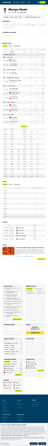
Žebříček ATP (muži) (35, 402)
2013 (5, 158)
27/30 (11, 136)
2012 (5, 161)
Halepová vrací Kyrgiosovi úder (13, 310)
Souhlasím (42, 443)
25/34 (11, 154)
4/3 (37, 158)
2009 (5, 168)
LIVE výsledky (16, 2)
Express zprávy (19, 407)
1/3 (37, 144)
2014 (5, 156)
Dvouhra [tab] (5, 46)
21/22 (24, 158)
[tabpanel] (24, 113)
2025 (5, 129)
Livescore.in (8, 385)
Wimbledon (4, 420)
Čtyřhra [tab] (10, 46)
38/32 (11, 131)
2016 (5, 151)
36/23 (11, 168)
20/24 (24, 149)
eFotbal (17, 387)
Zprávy (17, 382)
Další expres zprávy (17, 319)
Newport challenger (11, 102)
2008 (5, 171)
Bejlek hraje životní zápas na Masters (12, 316)
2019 (5, 144)
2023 (5, 134)
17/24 (24, 154)
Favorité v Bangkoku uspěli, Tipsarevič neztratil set (30, 247)
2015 (5, 154)
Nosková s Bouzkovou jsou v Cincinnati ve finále (12, 292)
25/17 (24, 168)
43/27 (11, 166)
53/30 (11, 161)
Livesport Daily (19, 418)
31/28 (12, 134)
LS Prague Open (20, 420)
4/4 (37, 154)
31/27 (24, 134)
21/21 (24, 52)
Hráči (3, 400)
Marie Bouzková (5, 411)
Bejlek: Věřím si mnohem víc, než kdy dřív (13, 289)
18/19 (24, 136)
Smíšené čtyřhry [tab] (17, 46)
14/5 (31, 161)
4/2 (31, 52)
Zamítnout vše (34, 443)
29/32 (11, 144)
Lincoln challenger (11, 85)
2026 (5, 52)
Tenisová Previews (20, 404)
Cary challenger (10, 114)
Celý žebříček (18, 374)
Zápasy (23, 2)
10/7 (18, 163)
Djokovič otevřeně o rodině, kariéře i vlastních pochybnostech (14, 307)
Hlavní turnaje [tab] (29, 288)
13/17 (24, 139)
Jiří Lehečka (4, 404)
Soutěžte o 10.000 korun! (35, 328)
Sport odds (18, 385)
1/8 (31, 141)
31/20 (24, 146)
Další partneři (18, 390)
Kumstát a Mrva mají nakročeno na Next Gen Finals (13, 313)
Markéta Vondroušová (6, 407)
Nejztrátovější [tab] (14, 361)
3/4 (37, 149)
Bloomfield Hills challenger (13, 77)
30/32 (11, 151)
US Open (4, 422)
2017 (5, 149)
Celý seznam (40, 370)
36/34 (11, 156)
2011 (5, 163)
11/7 (12, 171)
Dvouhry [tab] (5, 184)
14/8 (18, 166)
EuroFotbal (8, 387)
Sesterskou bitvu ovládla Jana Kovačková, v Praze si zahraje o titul (14, 299)
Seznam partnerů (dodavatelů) (7, 440)
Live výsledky (9, 382)
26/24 (11, 52)
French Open (4, 418)
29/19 (24, 161)
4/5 (31, 154)
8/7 (31, 146)
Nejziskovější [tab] (7, 361)
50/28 (11, 163)
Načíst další (24, 126)
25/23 (24, 144)
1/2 (18, 141)
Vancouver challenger (11, 69)
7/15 (12, 141)
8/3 (37, 163)
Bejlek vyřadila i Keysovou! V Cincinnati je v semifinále (12, 295)
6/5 (31, 151)
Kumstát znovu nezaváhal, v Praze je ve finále (13, 304)
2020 (5, 141)
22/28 (11, 139)
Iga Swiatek (4, 409)
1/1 (37, 52)
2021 (5, 139)
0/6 (31, 149)
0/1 (31, 134)
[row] (24, 52)
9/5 (31, 158)
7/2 (37, 161)
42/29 (11, 146)
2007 (5, 173)
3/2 (37, 146)
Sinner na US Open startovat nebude (14, 301)
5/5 (24, 141)
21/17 (24, 151)
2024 (5, 131)
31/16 (24, 163)
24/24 (11, 129)
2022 (5, 136)
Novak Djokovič (5, 402)
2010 (5, 166)
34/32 (11, 158)
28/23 (24, 156)
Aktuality (23, 256)
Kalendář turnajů (6, 414)
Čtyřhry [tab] (10, 184)
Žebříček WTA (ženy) (35, 404)
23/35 (11, 149)
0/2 (37, 131)
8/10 (31, 136)
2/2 (31, 131)
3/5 (31, 144)
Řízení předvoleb (5, 443)
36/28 (24, 131)
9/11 (31, 139)
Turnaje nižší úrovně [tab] (38, 288)
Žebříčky (34, 400)
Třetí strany (40, 434)
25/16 (24, 166)
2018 (5, 146)
